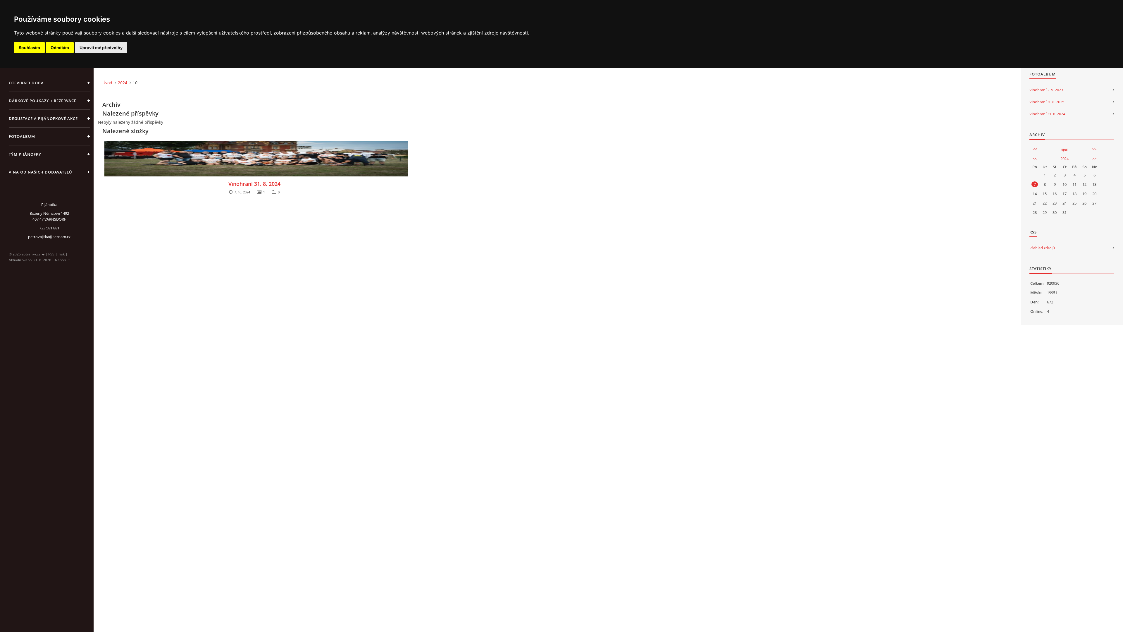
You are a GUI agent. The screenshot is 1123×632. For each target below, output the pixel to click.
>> (1094, 149)
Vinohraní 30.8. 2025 (1046, 101)
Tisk (61, 254)
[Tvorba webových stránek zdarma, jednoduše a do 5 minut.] (43, 254)
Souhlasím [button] (29, 47)
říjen (1064, 149)
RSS (51, 254)
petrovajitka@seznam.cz (49, 236)
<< (1035, 149)
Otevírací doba (26, 82)
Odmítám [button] (60, 47)
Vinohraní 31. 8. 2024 (254, 184)
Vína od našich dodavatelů (40, 172)
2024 (122, 82)
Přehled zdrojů (1042, 247)
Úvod (107, 82)
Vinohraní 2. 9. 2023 (1046, 89)
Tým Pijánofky (25, 154)
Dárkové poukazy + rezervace (42, 100)
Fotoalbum (22, 136)
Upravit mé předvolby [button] (101, 47)
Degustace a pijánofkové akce (43, 118)
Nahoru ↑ (62, 259)
